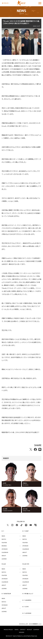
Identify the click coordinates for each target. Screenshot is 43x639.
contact (23, 629)
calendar (5, 552)
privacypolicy (8, 629)
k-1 (27, 593)
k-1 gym (25, 606)
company (36, 629)
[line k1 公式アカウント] (26, 525)
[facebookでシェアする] (35, 449)
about (4, 555)
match (4, 539)
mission (21, 632)
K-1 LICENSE (26, 613)
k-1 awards (26, 600)
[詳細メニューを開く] (40, 3)
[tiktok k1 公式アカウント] (21, 525)
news (3, 536)
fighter (4, 542)
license (4, 558)
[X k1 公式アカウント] (8, 525)
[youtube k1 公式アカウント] (31, 525)
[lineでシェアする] (40, 449)
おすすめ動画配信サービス (35, 623)
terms (16, 629)
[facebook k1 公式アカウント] (17, 525)
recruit (29, 629)
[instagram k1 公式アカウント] (12, 525)
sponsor (5, 549)
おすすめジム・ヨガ (23, 623)
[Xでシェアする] (30, 449)
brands (4, 545)
